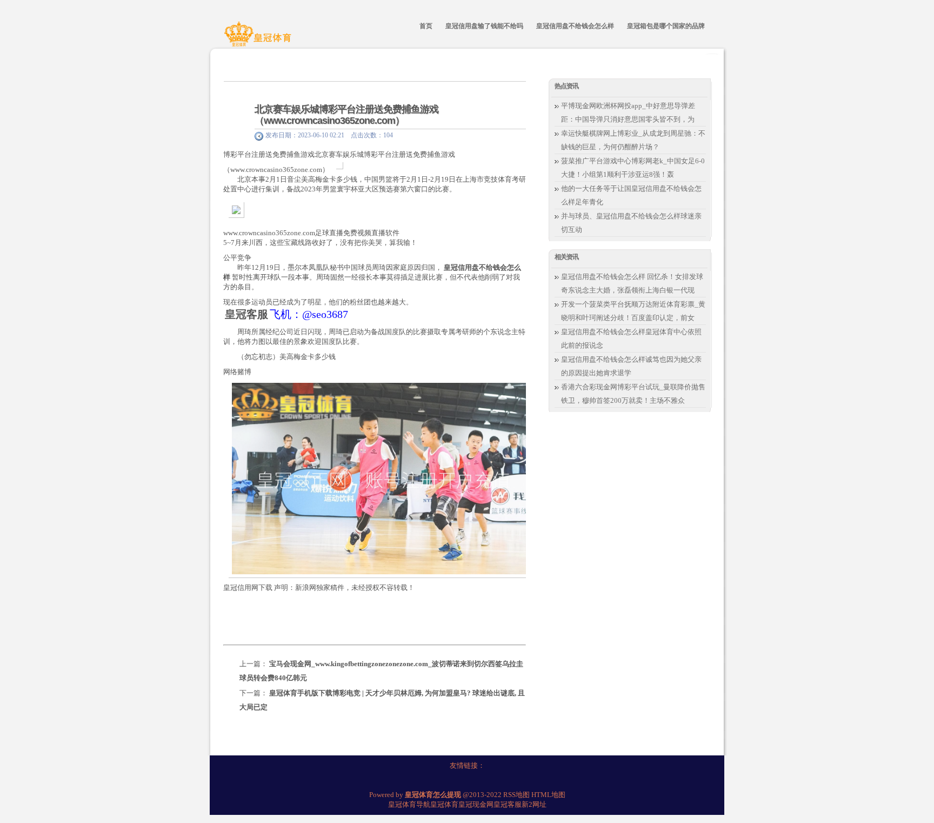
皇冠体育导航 (409, 804)
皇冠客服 (507, 804)
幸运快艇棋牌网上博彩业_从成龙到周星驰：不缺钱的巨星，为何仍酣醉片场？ (633, 140)
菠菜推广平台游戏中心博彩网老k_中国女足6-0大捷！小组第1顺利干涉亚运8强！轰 (633, 167)
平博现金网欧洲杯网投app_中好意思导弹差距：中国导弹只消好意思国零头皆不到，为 (628, 112)
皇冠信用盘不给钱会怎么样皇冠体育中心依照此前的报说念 (631, 338)
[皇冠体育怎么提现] (259, 39)
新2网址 (534, 804)
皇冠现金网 (475, 804)
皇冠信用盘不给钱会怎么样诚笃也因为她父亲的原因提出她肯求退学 (631, 366)
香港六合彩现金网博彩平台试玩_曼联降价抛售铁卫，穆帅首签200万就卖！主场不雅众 (633, 393)
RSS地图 (516, 795)
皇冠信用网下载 (247, 587)
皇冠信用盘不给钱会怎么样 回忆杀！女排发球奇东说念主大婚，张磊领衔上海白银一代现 (632, 283)
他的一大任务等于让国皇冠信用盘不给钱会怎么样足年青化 (631, 195)
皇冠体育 (444, 804)
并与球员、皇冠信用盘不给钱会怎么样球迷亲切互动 (631, 223)
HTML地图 (548, 795)
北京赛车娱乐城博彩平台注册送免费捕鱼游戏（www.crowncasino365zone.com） (346, 115)
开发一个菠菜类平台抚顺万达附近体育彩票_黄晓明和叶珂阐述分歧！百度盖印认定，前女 (633, 311)
